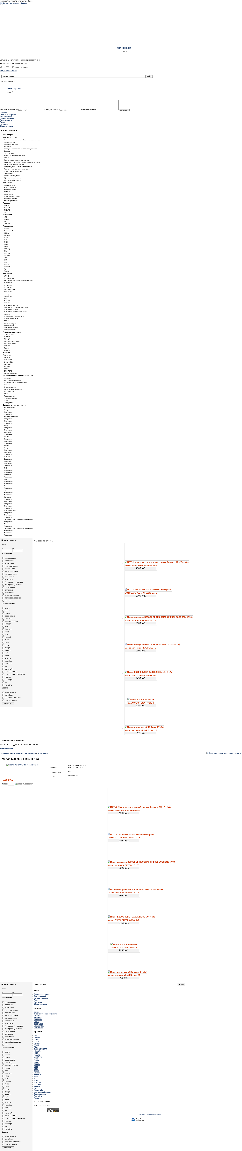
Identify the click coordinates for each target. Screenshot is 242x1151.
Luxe (6, 240)
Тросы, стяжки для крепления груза (16, 169)
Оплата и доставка (8, 114)
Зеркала (7, 151)
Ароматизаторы (9, 142)
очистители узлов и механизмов (15, 312)
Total (5, 258)
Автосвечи (7, 215)
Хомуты (7, 350)
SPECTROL (8, 501)
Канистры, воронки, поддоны (14, 155)
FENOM (7, 357)
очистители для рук (11, 305)
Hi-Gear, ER (8, 360)
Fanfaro (37, 1043)
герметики (7, 291)
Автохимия (7, 273)
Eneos (36, 1041)
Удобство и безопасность (13, 171)
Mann (6, 479)
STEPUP (7, 253)
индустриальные (10, 187)
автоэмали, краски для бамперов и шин (18, 280)
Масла (36, 1012)
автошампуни (9, 278)
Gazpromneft (8, 231)
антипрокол (8, 287)
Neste (6, 246)
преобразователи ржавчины (14, 316)
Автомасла (7, 182)
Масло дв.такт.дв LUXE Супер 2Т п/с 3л (141, 730)
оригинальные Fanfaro (12, 196)
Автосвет (7, 203)
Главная (3, 112)
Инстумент (38, 1024)
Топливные (8, 414)
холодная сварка (10, 329)
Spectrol (37, 1082)
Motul (6, 244)
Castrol (6, 228)
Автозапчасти (6, 120)
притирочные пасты (11, 318)
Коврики (7, 158)
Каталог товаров (7, 118)
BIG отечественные (11, 416)
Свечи (36, 1022)
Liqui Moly (38, 1057)
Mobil (6, 242)
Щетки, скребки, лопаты (12, 180)
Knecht (6, 445)
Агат (5, 262)
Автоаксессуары (10, 137)
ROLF (36, 1076)
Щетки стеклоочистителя (13, 178)
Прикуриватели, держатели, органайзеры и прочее (22, 162)
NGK (6, 221)
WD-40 (6, 276)
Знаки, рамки (9, 153)
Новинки (6, 353)
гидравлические (10, 185)
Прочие (7, 269)
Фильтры (37, 1018)
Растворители (9, 391)
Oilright (37, 1073)
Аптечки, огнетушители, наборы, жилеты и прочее (22, 140)
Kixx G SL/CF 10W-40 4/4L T (140, 703)
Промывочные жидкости (13, 389)
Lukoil (6, 237)
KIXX (36, 1053)
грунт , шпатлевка (10, 294)
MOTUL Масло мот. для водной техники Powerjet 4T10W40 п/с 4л (141, 565)
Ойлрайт (7, 266)
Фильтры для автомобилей (14, 405)
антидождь (8, 285)
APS (5, 217)
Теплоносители (9, 396)
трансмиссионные (10, 198)
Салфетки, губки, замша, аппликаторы (18, 167)
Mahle (6, 468)
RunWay (7, 249)
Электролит (8, 403)
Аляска (6, 369)
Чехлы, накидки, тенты (12, 175)
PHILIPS (7, 210)
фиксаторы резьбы (11, 327)
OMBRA (7, 337)
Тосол (6, 400)
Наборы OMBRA (10, 343)
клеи (5, 298)
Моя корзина (124, 48)
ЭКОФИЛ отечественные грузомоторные (18, 519)
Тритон (6, 271)
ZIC (5, 260)
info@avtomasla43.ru (8, 71)
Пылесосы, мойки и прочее (14, 164)
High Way (37, 1051)
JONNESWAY (9, 334)
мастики (7, 300)
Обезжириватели (10, 387)
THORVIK (7, 339)
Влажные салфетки (11, 144)
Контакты (4, 124)
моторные (7, 192)
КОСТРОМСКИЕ (10, 510)
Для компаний (6, 116)
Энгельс (7, 224)
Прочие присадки (10, 373)
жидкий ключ (8, 296)
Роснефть (38, 1096)
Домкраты (7, 146)
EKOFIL (37, 1039)
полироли (7, 314)
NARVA (6, 205)
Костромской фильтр (42, 1092)
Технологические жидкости (45, 1014)
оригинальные (9, 194)
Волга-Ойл (38, 1090)
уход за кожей (9, 325)
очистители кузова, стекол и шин (16, 307)
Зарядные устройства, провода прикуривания (20, 149)
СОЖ (6, 394)
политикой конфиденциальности (150, 1114)
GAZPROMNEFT (40, 1049)
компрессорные (10, 189)
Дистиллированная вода (12, 380)
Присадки (7, 355)
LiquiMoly (7, 235)
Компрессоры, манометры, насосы (16, 160)
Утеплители (8, 173)
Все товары (8, 135)
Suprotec (7, 255)
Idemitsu (37, 1075)
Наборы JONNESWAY (12, 341)
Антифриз (7, 378)
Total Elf (37, 1086)
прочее (6, 321)
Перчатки (7, 346)
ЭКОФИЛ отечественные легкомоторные (18, 528)
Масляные (8, 412)
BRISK (6, 219)
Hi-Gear (7, 233)
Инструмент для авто (12, 332)
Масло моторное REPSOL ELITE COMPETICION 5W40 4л (141, 648)
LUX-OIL (7, 457)
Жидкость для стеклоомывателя (15, 382)
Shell (5, 251)
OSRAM (7, 208)
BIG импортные (9, 407)
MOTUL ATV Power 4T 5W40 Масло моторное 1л (141, 593)
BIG (35, 1035)
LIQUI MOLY (8, 362)
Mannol (37, 1065)
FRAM (6, 437)
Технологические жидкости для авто (18, 376)
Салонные (7, 432)
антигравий (8, 283)
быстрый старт (9, 289)
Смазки (37, 1016)
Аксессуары (39, 1026)
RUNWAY (7, 364)
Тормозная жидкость (11, 398)
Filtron (6, 425)
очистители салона (11, 309)
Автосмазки (8, 226)
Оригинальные (40, 1094)
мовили (7, 303)
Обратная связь (6, 126)
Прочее (7, 348)
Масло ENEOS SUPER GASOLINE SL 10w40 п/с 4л (141, 675)
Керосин (7, 385)
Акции (2, 122)
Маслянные (8, 430)
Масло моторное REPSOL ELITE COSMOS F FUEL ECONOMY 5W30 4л (141, 620)
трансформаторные (11, 200)
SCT (5, 212)
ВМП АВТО (8, 264)
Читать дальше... (7, 748)
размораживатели (10, 323)
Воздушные (8, 410)
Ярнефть (37, 1098)
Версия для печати (233, 753)
